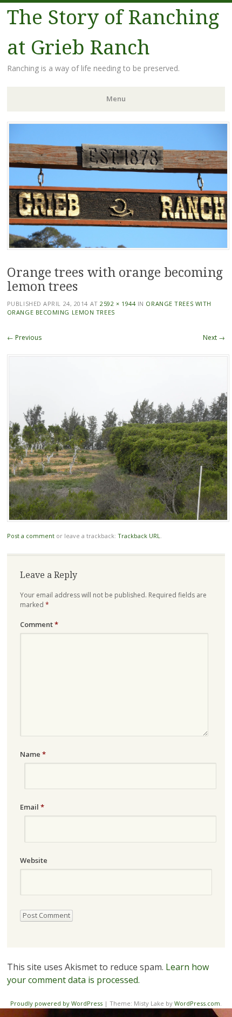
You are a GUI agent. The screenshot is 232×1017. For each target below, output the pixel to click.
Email (32, 807)
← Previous (24, 337)
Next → (214, 337)
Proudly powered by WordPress (56, 1003)
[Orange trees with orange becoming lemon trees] (118, 519)
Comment (39, 624)
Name (33, 754)
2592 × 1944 (117, 303)
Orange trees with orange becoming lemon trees (109, 308)
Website (33, 860)
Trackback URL (139, 536)
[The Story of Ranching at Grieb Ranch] (118, 247)
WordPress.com (197, 1003)
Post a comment (30, 536)
